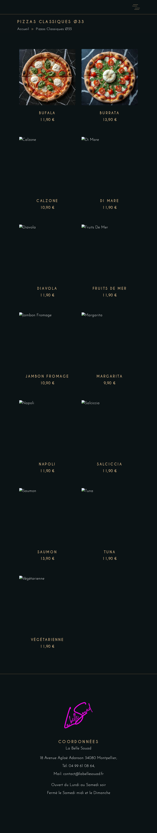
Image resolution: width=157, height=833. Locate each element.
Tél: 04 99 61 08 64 (78, 766)
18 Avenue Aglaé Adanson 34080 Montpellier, (78, 758)
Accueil (23, 29)
